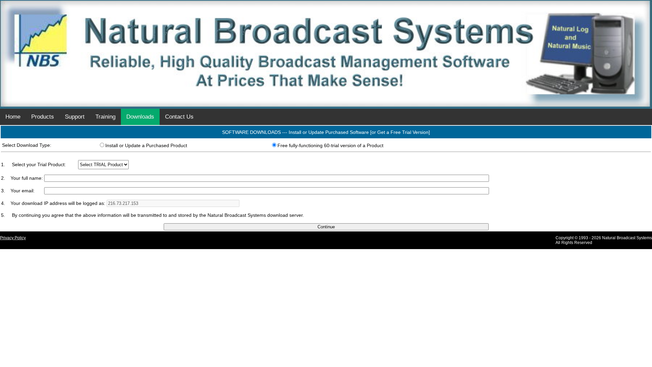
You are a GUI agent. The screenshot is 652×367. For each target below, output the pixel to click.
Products (42, 116)
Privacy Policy (13, 237)
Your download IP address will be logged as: (59, 203)
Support (75, 116)
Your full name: (27, 178)
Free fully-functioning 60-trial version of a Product (330, 145)
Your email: (23, 190)
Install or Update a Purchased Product (146, 145)
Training (105, 116)
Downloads (140, 116)
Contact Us (179, 116)
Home (12, 116)
